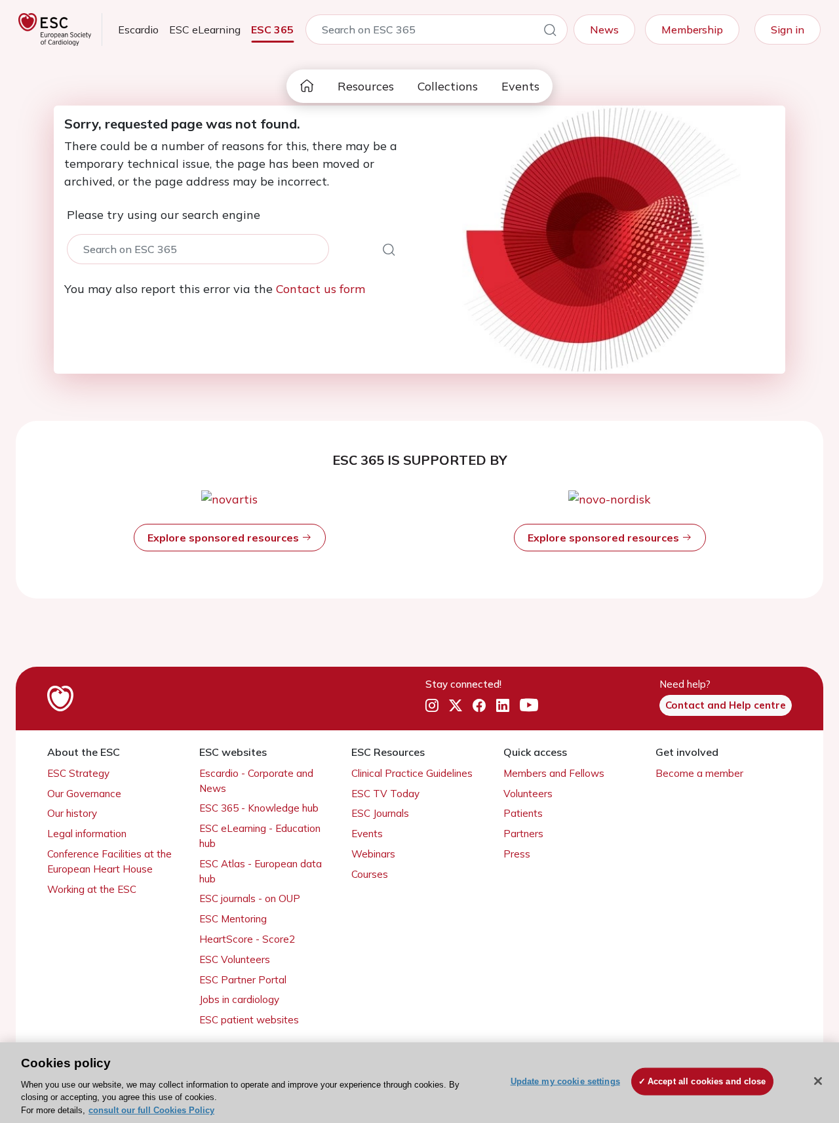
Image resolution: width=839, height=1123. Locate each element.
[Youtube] (529, 706)
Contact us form (320, 288)
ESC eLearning (205, 29)
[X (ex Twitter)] (455, 706)
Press (516, 854)
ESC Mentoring (233, 919)
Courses (369, 874)
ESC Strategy (78, 773)
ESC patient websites (249, 1020)
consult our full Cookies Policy (151, 1109)
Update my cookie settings (565, 1081)
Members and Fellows (553, 773)
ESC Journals (380, 813)
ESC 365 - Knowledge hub (259, 808)
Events (520, 86)
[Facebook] (479, 706)
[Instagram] (432, 706)
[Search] (550, 32)
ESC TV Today (385, 793)
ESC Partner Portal (242, 980)
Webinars (373, 854)
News (604, 29)
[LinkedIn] (502, 706)
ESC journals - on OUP (249, 898)
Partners (523, 833)
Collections (448, 86)
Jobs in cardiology (239, 999)
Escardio (138, 29)
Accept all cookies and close (707, 1081)
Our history (72, 813)
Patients (523, 813)
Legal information (87, 833)
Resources (366, 86)
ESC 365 (272, 29)
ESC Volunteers (234, 959)
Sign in (787, 29)
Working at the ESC (91, 889)
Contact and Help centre (725, 705)
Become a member (699, 773)
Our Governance (84, 793)
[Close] (818, 1081)
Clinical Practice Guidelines (412, 773)
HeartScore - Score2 (247, 939)
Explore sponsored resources (224, 537)
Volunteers (528, 793)
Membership (692, 29)
